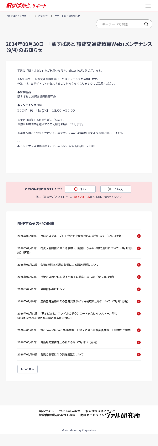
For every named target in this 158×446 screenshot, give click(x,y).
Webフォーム (82, 197)
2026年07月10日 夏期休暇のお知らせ (41, 289)
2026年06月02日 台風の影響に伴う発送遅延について (50, 354)
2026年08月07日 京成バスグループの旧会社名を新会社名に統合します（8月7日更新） (70, 236)
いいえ (118, 189)
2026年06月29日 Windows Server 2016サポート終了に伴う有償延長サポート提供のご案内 (74, 330)
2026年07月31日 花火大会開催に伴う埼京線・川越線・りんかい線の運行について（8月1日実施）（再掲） (75, 250)
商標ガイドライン (92, 415)
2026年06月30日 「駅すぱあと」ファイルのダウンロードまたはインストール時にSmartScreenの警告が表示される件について (67, 315)
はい (82, 189)
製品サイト (46, 411)
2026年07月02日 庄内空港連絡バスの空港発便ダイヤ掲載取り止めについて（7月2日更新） (73, 301)
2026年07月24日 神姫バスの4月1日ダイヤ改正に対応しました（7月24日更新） (66, 277)
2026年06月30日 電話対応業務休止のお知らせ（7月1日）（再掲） (58, 342)
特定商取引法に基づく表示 (57, 415)
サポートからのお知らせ (67, 15)
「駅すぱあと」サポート (18, 15)
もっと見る (27, 369)
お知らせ (43, 15)
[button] (148, 6)
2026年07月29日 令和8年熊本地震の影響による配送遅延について (58, 264)
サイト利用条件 (69, 411)
